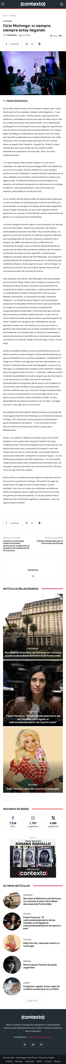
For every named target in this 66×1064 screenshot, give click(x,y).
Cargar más (32, 1000)
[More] (39, 44)
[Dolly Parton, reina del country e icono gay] (33, 760)
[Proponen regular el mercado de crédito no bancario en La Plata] (12, 986)
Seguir (33, 816)
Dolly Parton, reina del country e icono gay (33, 788)
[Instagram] (33, 1045)
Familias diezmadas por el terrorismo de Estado (50, 542)
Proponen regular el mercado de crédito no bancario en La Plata (41, 988)
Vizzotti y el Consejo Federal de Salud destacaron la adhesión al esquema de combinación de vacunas (16, 546)
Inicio (5, 15)
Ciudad (26, 983)
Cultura (13, 15)
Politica (32, 712)
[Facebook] (25, 1045)
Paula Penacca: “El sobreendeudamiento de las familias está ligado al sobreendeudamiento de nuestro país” (33, 719)
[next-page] (10, 799)
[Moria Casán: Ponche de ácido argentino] (12, 965)
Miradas (27, 961)
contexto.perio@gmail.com (39, 1037)
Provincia (32, 648)
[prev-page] (5, 799)
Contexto (12, 35)
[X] (33, 575)
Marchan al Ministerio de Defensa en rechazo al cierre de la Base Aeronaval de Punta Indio (33, 654)
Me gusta (13, 816)
